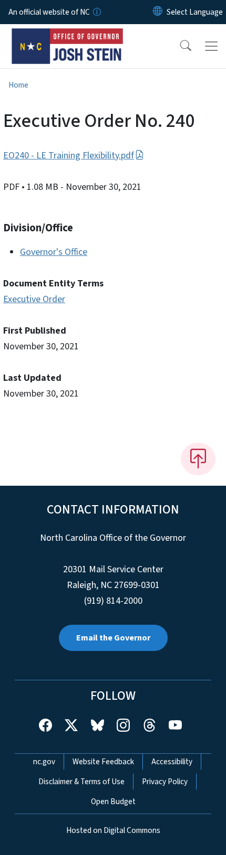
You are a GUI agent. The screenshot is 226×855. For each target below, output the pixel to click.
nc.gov (44, 761)
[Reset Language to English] (157, 12)
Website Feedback (103, 761)
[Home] (67, 36)
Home (18, 85)
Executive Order (34, 299)
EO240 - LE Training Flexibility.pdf (68, 155)
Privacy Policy (165, 781)
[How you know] (96, 12)
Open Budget (113, 801)
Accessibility (171, 761)
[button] (178, 46)
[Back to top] (198, 459)
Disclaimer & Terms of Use (81, 781)
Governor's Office (53, 252)
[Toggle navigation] (211, 46)
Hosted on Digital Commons (113, 830)
